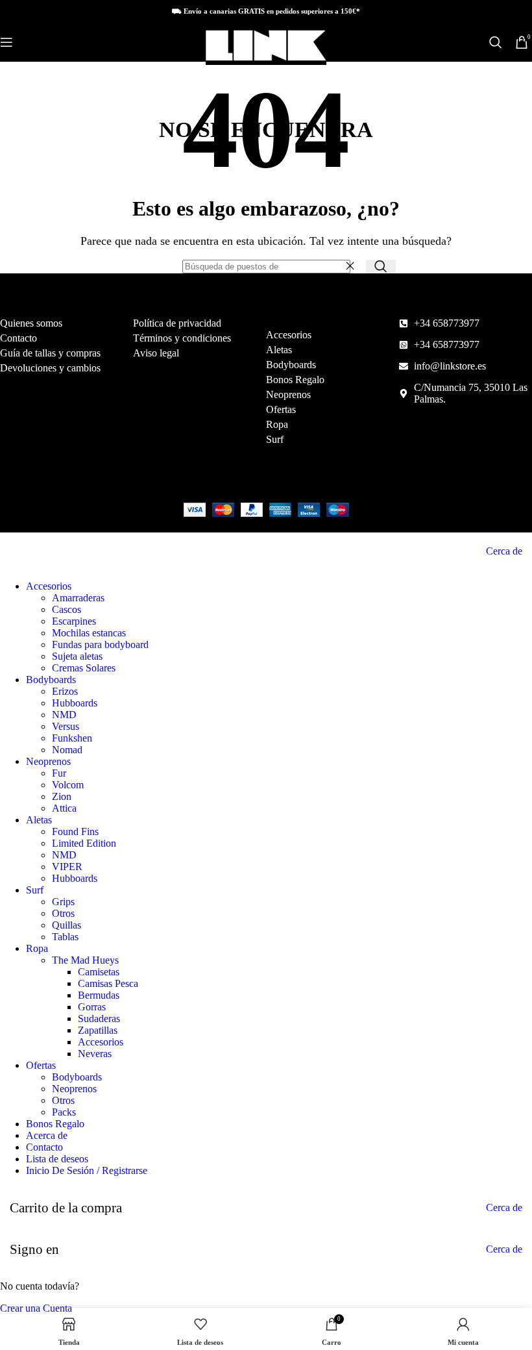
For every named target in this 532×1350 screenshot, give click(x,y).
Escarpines (74, 621)
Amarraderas (78, 597)
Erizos (65, 691)
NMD (64, 714)
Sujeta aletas (77, 656)
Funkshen (72, 738)
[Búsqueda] (496, 42)
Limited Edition (84, 843)
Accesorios (100, 1041)
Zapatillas (97, 1030)
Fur (59, 773)
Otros (63, 913)
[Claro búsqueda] (353, 266)
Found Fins (75, 831)
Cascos (66, 609)
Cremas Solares (83, 667)
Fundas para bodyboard (100, 644)
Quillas (66, 925)
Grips (63, 901)
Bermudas (98, 995)
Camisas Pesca (108, 983)
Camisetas (98, 971)
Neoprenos (74, 1088)
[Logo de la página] (266, 64)
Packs (64, 1112)
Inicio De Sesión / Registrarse (86, 1170)
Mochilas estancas (89, 632)
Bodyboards (77, 1076)
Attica (64, 808)
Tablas (65, 936)
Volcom (68, 784)
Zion (61, 796)
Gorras (92, 1006)
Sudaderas (99, 1018)
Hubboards (74, 702)
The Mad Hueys (85, 960)
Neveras (95, 1053)
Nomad (67, 749)
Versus (65, 726)
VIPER (67, 866)
